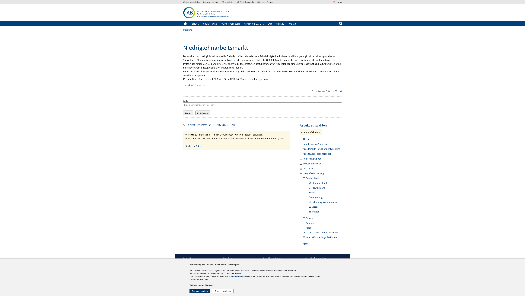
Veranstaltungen (230, 23)
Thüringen (314, 211)
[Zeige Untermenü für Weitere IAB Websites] (201, 3)
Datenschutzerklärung (198, 279)
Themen (193, 23)
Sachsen (313, 206)
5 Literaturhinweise (197, 125)
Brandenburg (316, 197)
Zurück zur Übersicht (194, 85)
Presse (206, 2)
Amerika (310, 222)
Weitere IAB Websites (191, 2)
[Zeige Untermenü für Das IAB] (297, 24)
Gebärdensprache (247, 2)
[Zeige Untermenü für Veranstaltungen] (241, 24)
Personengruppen (312, 158)
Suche (185, 101)
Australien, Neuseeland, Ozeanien (320, 232)
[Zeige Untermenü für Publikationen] (218, 24)
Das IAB (292, 23)
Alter (305, 243)
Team (269, 23)
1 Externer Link (224, 125)
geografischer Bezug (313, 173)
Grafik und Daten (253, 23)
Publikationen (209, 23)
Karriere (279, 23)
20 (332, 91)
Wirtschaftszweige (312, 163)
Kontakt (215, 2)
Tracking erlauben (200, 291)
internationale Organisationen (321, 237)
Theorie (307, 139)
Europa (309, 218)
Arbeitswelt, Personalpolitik (317, 153)
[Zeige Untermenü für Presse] (210, 3)
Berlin (312, 192)
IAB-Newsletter (227, 2)
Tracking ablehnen (223, 291)
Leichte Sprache (267, 2)
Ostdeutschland (317, 187)
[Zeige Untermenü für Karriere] (285, 24)
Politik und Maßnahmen (315, 143)
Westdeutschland (318, 183)
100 (340, 91)
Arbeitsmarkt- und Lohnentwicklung (321, 148)
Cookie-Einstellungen (236, 276)
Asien (308, 227)
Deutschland (312, 178)
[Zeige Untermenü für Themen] (199, 24)
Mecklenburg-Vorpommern (323, 202)
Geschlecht (308, 168)
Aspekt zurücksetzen (310, 132)
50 (336, 91)
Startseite (185, 23)
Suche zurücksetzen (195, 146)
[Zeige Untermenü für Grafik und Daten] (263, 24)
